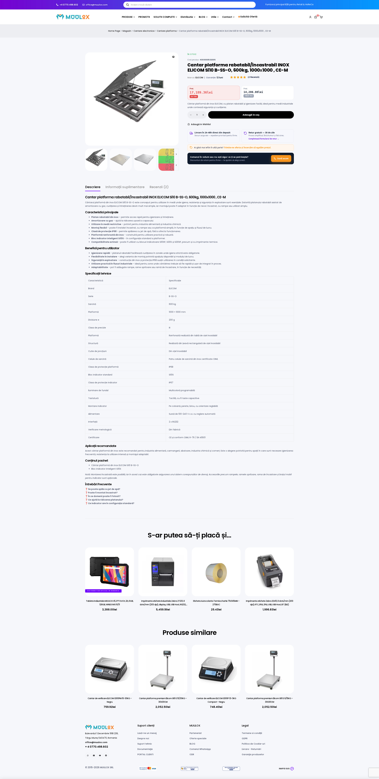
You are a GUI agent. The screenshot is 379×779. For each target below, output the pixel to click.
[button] (173, 56)
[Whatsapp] (87, 755)
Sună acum (283, 158)
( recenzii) (253, 77)
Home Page (114, 30)
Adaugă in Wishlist (201, 124)
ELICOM (199, 77)
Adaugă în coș (251, 114)
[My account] (310, 17)
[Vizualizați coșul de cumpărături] (321, 17)
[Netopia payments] (147, 768)
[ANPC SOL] (231, 768)
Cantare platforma (167, 30)
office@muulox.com (96, 742)
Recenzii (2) (159, 187)
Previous (176, 165)
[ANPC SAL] (189, 768)
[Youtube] (100, 755)
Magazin (127, 30)
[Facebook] (106, 755)
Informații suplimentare (124, 187)
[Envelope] (94, 755)
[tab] (92, 188)
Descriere (92, 187)
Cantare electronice (144, 30)
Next (176, 154)
